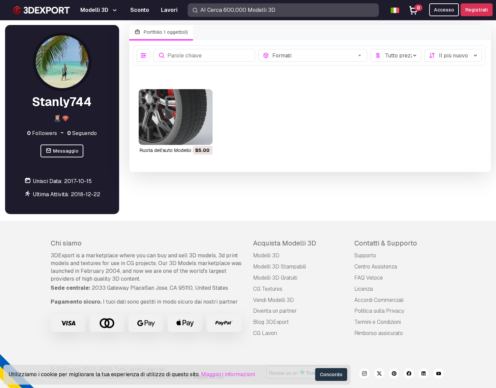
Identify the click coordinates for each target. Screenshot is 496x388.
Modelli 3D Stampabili (279, 266)
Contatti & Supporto (385, 243)
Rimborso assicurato (378, 333)
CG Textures (267, 288)
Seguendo (82, 133)
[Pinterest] (394, 374)
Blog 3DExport (271, 322)
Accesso (444, 10)
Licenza (363, 288)
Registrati (476, 10)
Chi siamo (66, 243)
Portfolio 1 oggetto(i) (165, 32)
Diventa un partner (275, 310)
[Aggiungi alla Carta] (189, 135)
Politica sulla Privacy (379, 310)
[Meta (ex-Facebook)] (409, 374)
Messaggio (65, 151)
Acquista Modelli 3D (284, 243)
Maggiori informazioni (228, 374)
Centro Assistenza (375, 266)
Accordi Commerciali (379, 300)
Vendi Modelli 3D (273, 300)
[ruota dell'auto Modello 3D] (176, 117)
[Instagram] (364, 374)
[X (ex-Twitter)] (379, 374)
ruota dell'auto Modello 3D (169, 150)
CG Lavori (265, 333)
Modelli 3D (266, 255)
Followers (42, 133)
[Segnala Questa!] (203, 135)
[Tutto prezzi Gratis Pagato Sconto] (395, 55)
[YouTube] (438, 374)
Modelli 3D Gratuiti (275, 277)
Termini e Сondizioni (377, 322)
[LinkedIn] (424, 374)
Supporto (365, 255)
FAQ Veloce (368, 277)
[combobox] (317, 55)
